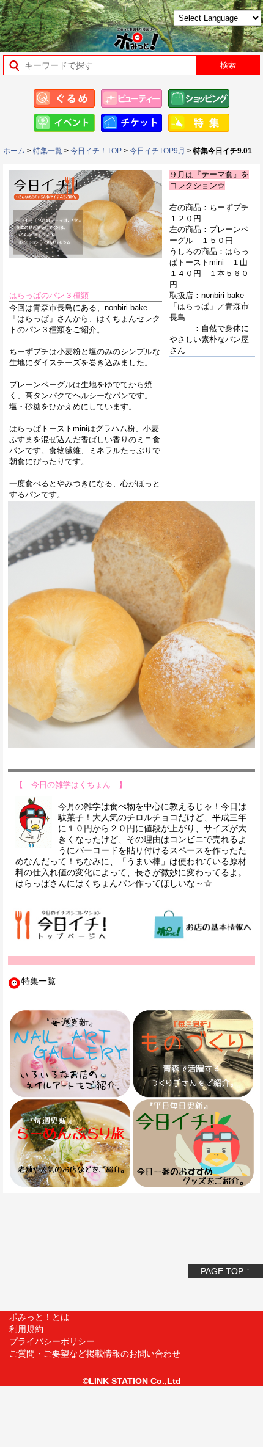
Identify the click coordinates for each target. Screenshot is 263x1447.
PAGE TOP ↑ (225, 1271)
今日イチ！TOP (96, 151)
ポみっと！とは (39, 1317)
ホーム (14, 151)
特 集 (198, 123)
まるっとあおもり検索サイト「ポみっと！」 (40, 22)
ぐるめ (64, 98)
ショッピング (198, 98)
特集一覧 (47, 151)
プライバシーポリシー (52, 1341)
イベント (64, 123)
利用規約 (26, 1329)
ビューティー (131, 98)
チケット (131, 123)
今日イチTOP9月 (157, 151)
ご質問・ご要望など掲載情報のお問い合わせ (94, 1353)
